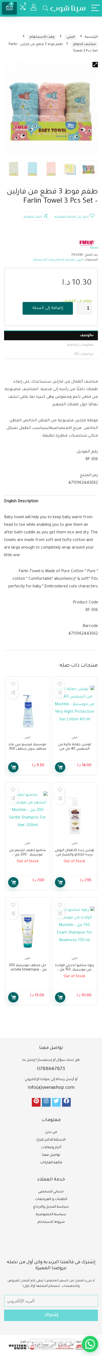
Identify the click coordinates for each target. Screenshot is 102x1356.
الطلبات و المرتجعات (51, 1199)
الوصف (85, 336)
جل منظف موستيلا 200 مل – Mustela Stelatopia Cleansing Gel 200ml (27, 970)
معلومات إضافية (80, 345)
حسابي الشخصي (51, 1192)
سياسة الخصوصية (51, 1215)
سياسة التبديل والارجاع (51, 1207)
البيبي (71, 37)
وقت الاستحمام (42, 37)
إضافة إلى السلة (47, 308)
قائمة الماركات (51, 1163)
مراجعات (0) (84, 354)
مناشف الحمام (84, 44)
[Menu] (95, 8)
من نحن (51, 1132)
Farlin (94, 248)
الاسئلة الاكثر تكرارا (51, 1140)
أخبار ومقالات (51, 1148)
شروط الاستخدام (51, 1222)
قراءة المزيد (60, 882)
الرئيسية (91, 37)
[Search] (45, 8)
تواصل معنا (51, 1155)
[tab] (51, 335)
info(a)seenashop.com (51, 1088)
